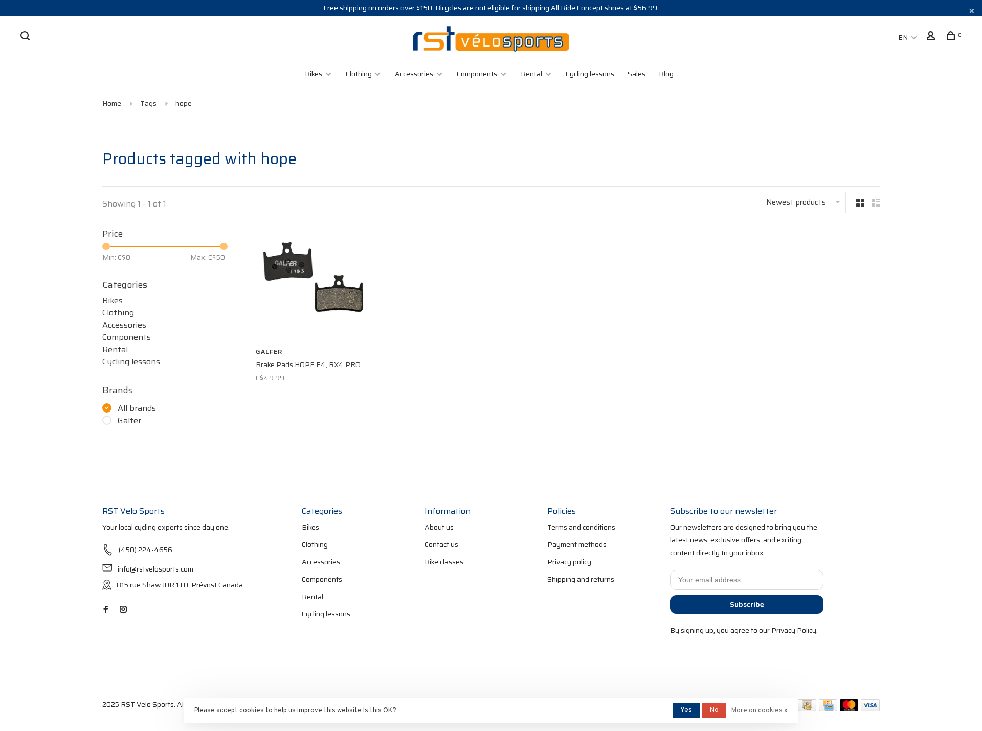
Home (111, 103)
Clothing (359, 73)
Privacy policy (569, 561)
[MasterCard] (849, 708)
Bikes (313, 73)
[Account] (932, 37)
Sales (636, 73)
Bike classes (444, 561)
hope (183, 103)
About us (439, 527)
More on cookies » (759, 710)
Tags (148, 103)
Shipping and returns (580, 579)
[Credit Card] (828, 708)
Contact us (441, 544)
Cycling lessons (590, 73)
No (714, 710)
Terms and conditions (581, 527)
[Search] (26, 37)
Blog (666, 73)
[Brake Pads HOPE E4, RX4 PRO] (312, 284)
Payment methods (577, 544)
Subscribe (747, 604)
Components (477, 73)
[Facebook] (105, 609)
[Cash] (807, 708)
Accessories (414, 73)
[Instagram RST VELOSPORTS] (123, 609)
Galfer (129, 421)
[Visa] (870, 708)
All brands (137, 408)
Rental (531, 73)
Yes (686, 710)
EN (903, 37)
